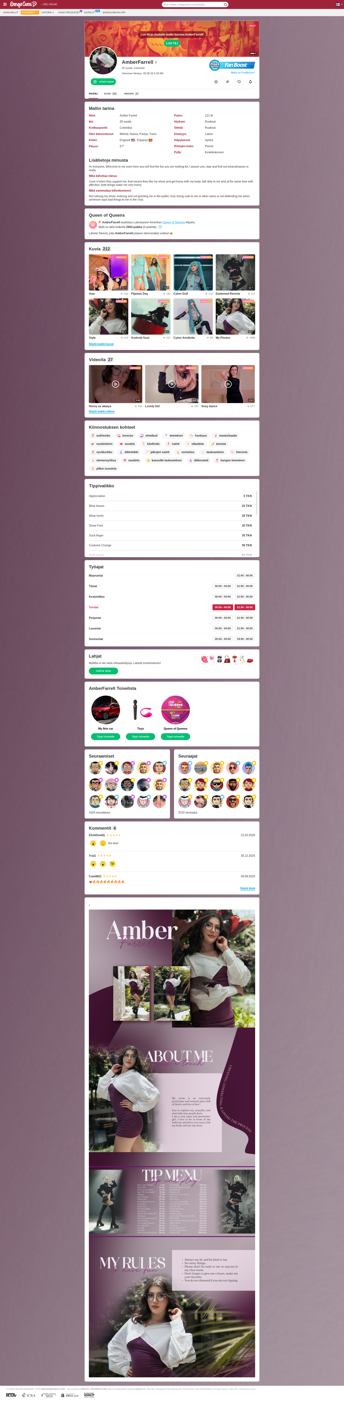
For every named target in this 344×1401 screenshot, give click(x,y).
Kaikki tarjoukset (69, 12)
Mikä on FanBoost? (243, 72)
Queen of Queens (174, 222)
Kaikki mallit (10, 12)
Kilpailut (89, 12)
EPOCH (85, 1389)
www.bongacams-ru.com (53, 1389)
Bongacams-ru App (114, 12)
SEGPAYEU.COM (98, 1389)
